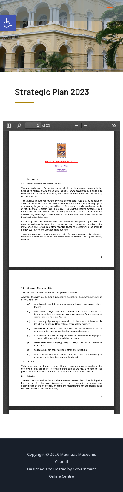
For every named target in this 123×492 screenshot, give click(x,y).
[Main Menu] (109, 8)
